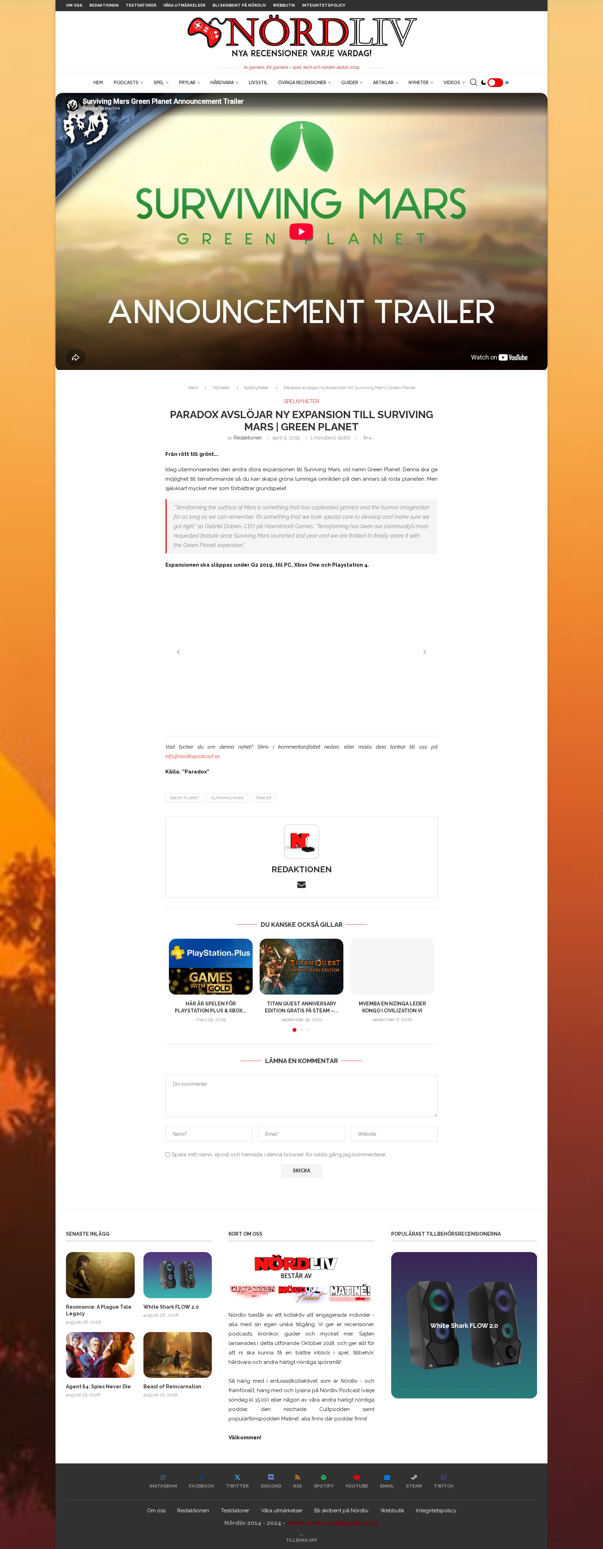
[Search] (473, 82)
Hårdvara (222, 82)
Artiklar (383, 82)
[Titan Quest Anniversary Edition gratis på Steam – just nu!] (301, 967)
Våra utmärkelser (184, 5)
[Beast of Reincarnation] (177, 1355)
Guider (349, 82)
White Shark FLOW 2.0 (171, 1307)
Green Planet (184, 798)
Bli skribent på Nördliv (239, 5)
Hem (98, 82)
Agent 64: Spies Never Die (98, 1386)
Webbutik (284, 5)
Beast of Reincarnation (172, 1386)
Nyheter (419, 82)
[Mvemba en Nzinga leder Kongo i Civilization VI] (392, 967)
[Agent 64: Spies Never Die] (100, 1355)
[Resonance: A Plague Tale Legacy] (100, 1275)
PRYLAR (187, 82)
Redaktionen (104, 5)
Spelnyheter (256, 387)
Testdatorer (141, 5)
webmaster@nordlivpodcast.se (332, 1522)
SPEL (159, 82)
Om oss (74, 5)
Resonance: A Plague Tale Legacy (99, 1310)
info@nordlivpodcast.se (192, 756)
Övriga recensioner (302, 82)
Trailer (263, 798)
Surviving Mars (227, 798)
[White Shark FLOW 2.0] (177, 1275)
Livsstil (258, 82)
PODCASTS (126, 82)
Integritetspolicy (323, 5)
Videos (452, 82)
